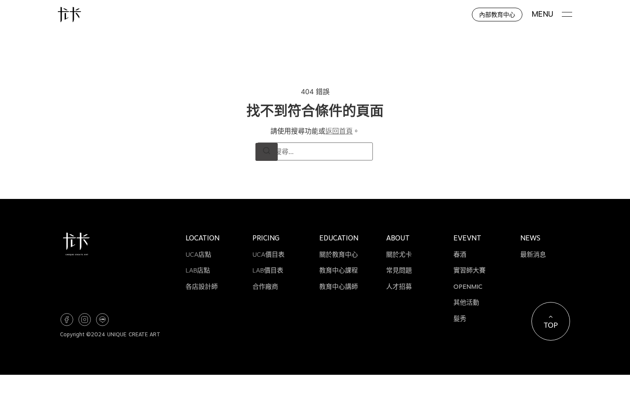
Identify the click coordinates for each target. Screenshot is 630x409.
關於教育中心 (338, 254)
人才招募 (399, 286)
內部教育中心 (497, 14)
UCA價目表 (268, 254)
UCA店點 (198, 254)
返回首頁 (339, 131)
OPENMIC (468, 286)
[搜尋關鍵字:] (315, 151)
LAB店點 (198, 270)
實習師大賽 (469, 270)
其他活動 (466, 302)
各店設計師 (202, 286)
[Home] (69, 14)
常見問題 (399, 270)
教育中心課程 (338, 270)
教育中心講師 (338, 286)
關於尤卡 (399, 254)
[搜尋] (266, 152)
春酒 (459, 254)
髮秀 (459, 319)
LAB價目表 (267, 270)
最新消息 (533, 254)
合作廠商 (265, 286)
